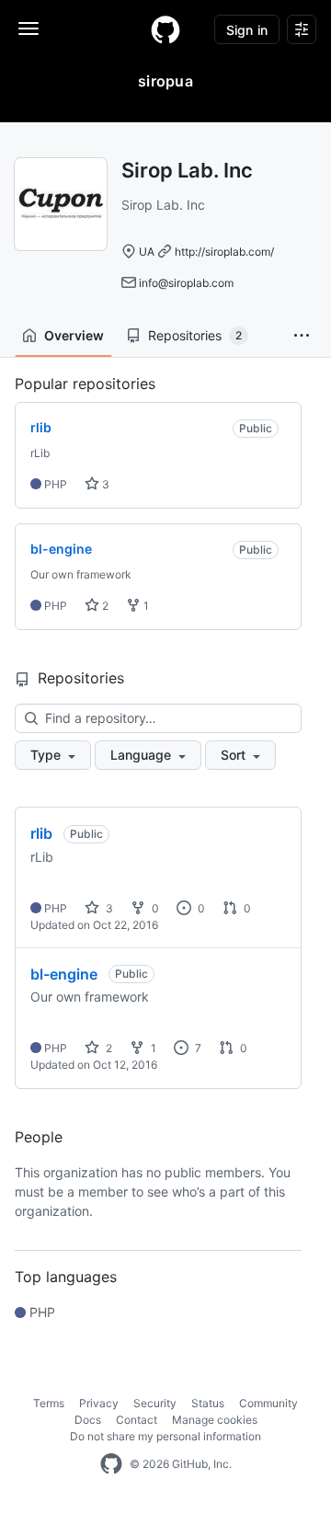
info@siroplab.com (186, 283)
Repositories (195, 335)
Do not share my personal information (165, 1436)
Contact (136, 1420)
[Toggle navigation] (28, 28)
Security (155, 1403)
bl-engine (63, 974)
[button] (301, 335)
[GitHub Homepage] (111, 1464)
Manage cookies (214, 1420)
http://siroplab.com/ (224, 251)
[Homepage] (165, 29)
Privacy (99, 1403)
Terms (48, 1403)
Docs (87, 1420)
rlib (41, 833)
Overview (74, 335)
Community (268, 1403)
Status (207, 1403)
